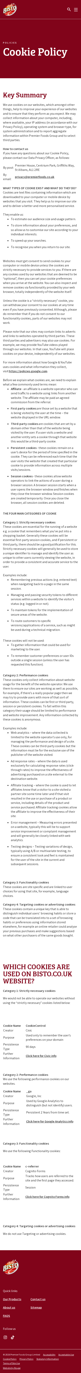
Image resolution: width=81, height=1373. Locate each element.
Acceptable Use (66, 1354)
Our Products (12, 1299)
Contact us (37, 1299)
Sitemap (36, 1307)
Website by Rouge (11, 1367)
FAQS (6, 1316)
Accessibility (49, 1354)
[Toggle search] (69, 9)
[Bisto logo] (11, 1267)
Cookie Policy (10, 1358)
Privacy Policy (26, 1358)
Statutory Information (47, 1358)
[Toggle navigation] (76, 9)
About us (9, 1307)
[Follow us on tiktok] (12, 1337)
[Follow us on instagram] (5, 1337)
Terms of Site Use (11, 1363)
